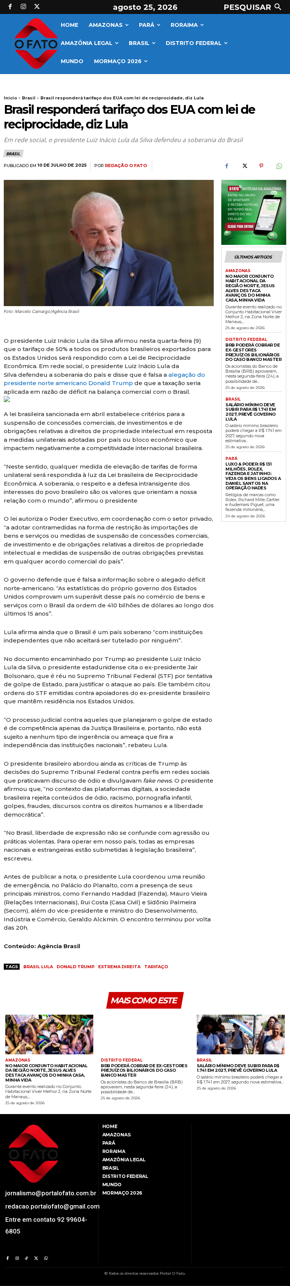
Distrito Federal (246, 339)
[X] (37, 7)
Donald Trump (75, 966)
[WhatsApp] (278, 165)
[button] (254, 7)
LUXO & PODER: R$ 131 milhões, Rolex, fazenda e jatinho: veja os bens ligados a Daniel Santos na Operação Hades (253, 476)
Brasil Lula (38, 966)
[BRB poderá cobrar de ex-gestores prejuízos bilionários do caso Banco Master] (145, 1034)
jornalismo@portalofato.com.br (50, 1193)
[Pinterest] (261, 165)
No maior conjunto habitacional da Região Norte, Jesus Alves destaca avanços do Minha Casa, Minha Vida (250, 288)
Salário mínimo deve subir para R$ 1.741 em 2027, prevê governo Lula (250, 412)
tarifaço (156, 966)
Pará (231, 459)
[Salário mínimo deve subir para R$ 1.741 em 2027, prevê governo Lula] (241, 1034)
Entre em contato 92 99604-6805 (46, 1225)
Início (10, 98)
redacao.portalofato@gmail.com (52, 1206)
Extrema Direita (119, 966)
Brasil (28, 98)
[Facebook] (10, 7)
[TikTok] (26, 1258)
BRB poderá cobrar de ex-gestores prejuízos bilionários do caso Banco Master (253, 352)
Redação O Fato (126, 165)
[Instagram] (24, 7)
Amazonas (237, 271)
